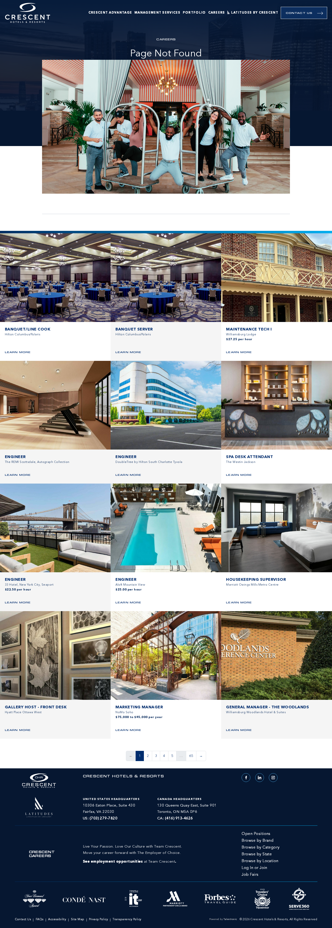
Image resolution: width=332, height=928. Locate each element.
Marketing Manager (139, 707)
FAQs (40, 919)
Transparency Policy (127, 919)
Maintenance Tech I (249, 329)
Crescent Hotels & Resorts (123, 776)
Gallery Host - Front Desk (36, 707)
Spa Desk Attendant (249, 457)
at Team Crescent (132, 854)
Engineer (15, 457)
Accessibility (57, 919)
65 (191, 756)
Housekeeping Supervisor (256, 580)
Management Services (157, 12)
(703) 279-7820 (104, 818)
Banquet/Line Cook (27, 329)
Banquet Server (134, 329)
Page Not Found (166, 54)
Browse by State (257, 854)
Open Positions (256, 834)
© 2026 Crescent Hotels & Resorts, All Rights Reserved (278, 919)
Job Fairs (250, 875)
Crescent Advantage (110, 12)
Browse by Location (260, 861)
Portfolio (194, 12)
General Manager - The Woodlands (267, 707)
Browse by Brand (257, 841)
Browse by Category (261, 848)
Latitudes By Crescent (254, 12)
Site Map (77, 919)
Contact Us (299, 13)
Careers (216, 12)
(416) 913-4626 (179, 818)
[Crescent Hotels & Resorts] (27, 13)
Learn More (18, 352)
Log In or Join (254, 868)
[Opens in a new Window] (39, 806)
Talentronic (230, 919)
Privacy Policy (98, 919)
